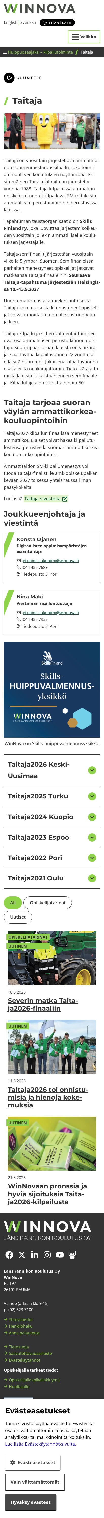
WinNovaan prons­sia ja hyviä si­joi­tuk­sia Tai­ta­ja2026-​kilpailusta (47, 1194)
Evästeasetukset (36, 1462)
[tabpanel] (52, 1068)
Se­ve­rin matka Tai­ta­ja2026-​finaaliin (43, 1004)
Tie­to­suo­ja (19, 1347)
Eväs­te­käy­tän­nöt (24, 1360)
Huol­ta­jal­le (19, 1386)
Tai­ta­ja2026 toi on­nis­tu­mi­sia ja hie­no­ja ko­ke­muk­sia (48, 1097)
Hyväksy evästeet (31, 1502)
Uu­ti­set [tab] (18, 917)
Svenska (28, 22)
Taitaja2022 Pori (35, 858)
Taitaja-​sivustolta (46, 498)
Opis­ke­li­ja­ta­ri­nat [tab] (48, 903)
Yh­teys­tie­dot (21, 1319)
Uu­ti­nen (17, 946)
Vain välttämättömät (35, 1482)
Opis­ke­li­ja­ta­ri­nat (28, 937)
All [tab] (13, 903)
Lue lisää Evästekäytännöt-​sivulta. (40, 1444)
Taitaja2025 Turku (38, 796)
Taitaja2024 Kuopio (40, 817)
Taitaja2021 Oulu (36, 878)
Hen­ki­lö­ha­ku (21, 1326)
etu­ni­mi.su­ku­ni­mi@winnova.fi (51, 560)
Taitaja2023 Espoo (38, 837)
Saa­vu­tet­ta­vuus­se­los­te (30, 1353)
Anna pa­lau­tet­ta (24, 1333)
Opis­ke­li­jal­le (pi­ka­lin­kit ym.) (34, 1380)
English (10, 22)
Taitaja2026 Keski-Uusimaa (39, 770)
